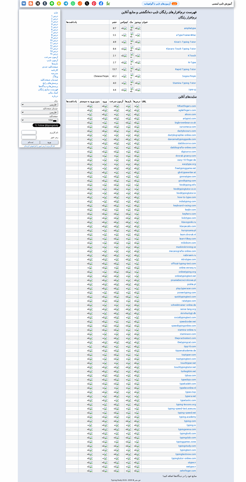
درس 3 (54, 21)
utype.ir (192, 462)
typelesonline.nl (188, 388)
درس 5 (54, 26)
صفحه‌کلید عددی (50, 66)
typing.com (190, 421)
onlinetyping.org (187, 271)
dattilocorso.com (187, 143)
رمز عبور (54, 137)
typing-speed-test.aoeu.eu (182, 408)
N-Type (192, 62)
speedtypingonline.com (183, 325)
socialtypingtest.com (185, 317)
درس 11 (54, 43)
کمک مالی (53, 92)
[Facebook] (101, 3)
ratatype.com (189, 300)
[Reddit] (80, 3)
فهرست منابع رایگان (48, 89)
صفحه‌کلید (53, 116)
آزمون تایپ (52, 60)
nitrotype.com (188, 259)
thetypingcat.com (187, 342)
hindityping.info (188, 184)
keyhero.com (189, 213)
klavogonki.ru (189, 222)
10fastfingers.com (186, 106)
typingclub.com (188, 437)
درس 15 (54, 53)
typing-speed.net (187, 412)
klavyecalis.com (188, 226)
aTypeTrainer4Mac (186, 35)
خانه (56, 12)
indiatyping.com (187, 201)
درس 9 (54, 37)
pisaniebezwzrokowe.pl (183, 280)
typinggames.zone (186, 441)
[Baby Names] (108, 3)
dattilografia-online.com (183, 147)
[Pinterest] (94, 3)
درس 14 (54, 51)
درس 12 (54, 45)
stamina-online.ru (187, 329)
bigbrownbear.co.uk (185, 122)
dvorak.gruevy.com (186, 155)
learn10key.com (188, 238)
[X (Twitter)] (87, 3)
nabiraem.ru (189, 255)
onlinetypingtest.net (185, 276)
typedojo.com (188, 379)
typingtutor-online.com (184, 458)
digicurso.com (188, 151)
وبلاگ (55, 76)
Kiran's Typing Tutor (185, 42)
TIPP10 (192, 89)
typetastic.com (188, 400)
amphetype (190, 28)
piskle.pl (191, 284)
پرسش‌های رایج (50, 83)
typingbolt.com (188, 433)
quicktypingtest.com (185, 296)
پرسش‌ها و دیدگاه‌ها (48, 86)
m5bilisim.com (188, 242)
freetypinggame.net (185, 168)
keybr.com (190, 209)
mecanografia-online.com (182, 251)
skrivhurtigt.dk (188, 313)
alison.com (190, 114)
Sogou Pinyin (189, 76)
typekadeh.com (188, 383)
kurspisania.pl (189, 230)
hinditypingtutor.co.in (185, 189)
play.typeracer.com (186, 288)
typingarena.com (187, 429)
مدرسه (54, 73)
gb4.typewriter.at (187, 172)
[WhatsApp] (73, 3)
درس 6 (54, 29)
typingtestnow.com (186, 454)
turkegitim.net (188, 371)
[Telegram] (66, 3)
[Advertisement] (219, 69)
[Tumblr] (45, 3)
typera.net (190, 396)
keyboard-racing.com (184, 205)
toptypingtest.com (186, 358)
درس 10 (54, 40)
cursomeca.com (188, 126)
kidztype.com (189, 218)
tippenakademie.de (186, 350)
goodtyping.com (187, 180)
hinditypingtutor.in (186, 193)
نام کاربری (54, 132)
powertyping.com (186, 292)
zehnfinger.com (188, 470)
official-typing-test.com (183, 263)
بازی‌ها (55, 63)
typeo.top (190, 392)
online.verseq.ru (187, 267)
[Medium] (38, 3)
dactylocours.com (186, 131)
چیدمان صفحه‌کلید (49, 79)
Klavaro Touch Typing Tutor (181, 48)
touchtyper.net (188, 363)
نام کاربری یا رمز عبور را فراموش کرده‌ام (39, 146)
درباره (55, 96)
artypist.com (189, 118)
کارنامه (54, 70)
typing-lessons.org (186, 404)
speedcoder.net (188, 321)
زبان (56, 101)
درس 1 (54, 16)
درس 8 (54, 35)
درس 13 (54, 48)
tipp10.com (190, 346)
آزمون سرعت (51, 57)
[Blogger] (31, 3)
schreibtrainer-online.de (183, 305)
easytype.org (189, 164)
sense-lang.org (188, 309)
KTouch (192, 55)
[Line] (52, 3)
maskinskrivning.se (186, 247)
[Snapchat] (59, 3)
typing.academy (187, 417)
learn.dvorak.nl (188, 234)
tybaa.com (190, 375)
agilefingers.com (187, 110)
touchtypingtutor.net (185, 367)
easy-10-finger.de (187, 160)
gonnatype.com (188, 176)
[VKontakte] (24, 3)
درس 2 (54, 18)
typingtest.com (188, 450)
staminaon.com (188, 334)
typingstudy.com (187, 446)
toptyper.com (189, 354)
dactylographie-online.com (182, 135)
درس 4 (54, 24)
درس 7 (54, 32)
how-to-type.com (187, 197)
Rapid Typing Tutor (185, 69)
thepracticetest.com (185, 338)
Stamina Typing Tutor (184, 83)
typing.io (191, 425)
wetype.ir (191, 466)
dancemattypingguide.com (182, 139)
